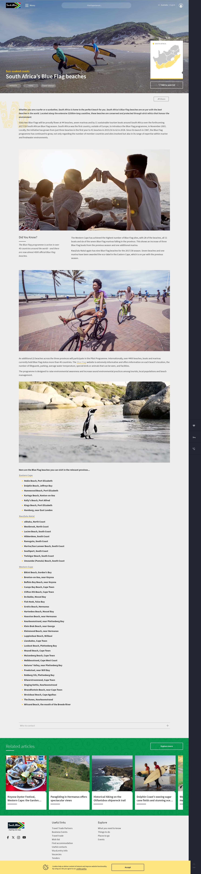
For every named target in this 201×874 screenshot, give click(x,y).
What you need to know (109, 828)
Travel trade (58, 835)
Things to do (104, 831)
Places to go (104, 835)
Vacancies (56, 854)
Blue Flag (81, 362)
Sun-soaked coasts (17, 71)
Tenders (56, 858)
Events (101, 839)
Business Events (59, 831)
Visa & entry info (60, 850)
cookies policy (81, 869)
